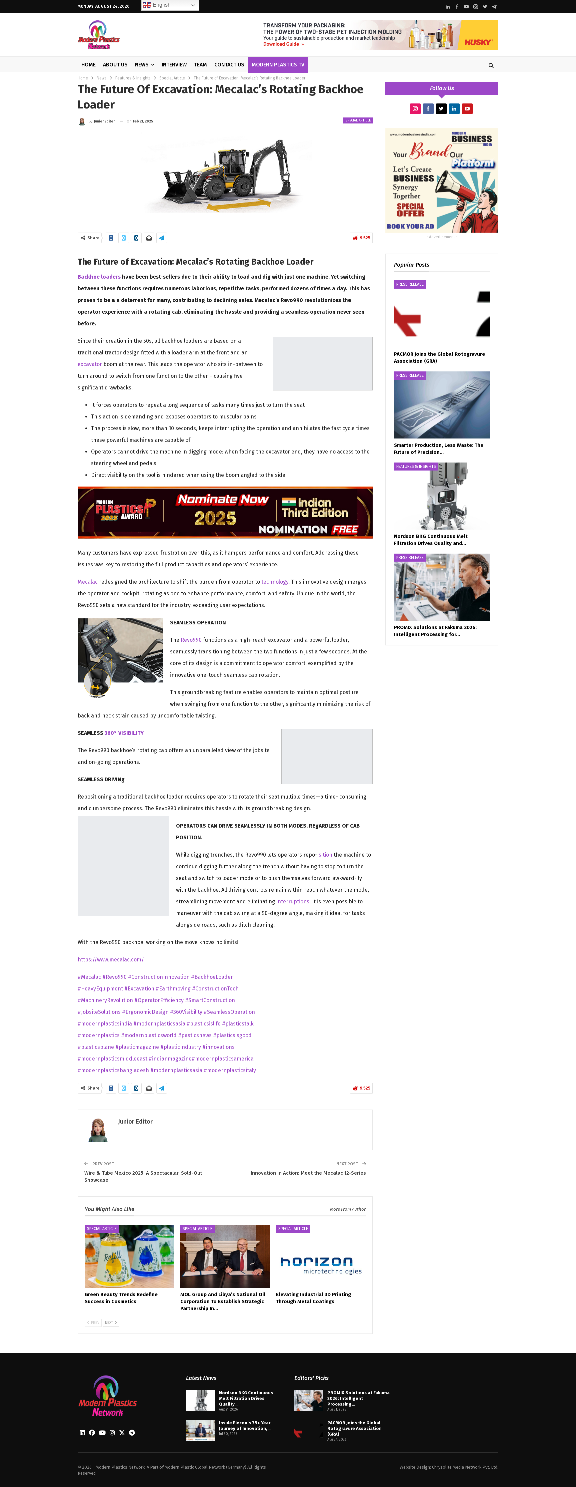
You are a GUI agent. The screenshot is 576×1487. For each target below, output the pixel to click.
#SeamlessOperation (229, 1012)
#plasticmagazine (137, 1047)
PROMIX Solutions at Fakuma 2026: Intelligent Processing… (358, 1398)
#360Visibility (186, 1012)
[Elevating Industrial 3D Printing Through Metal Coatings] (321, 1256)
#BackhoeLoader (212, 977)
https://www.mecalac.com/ (111, 959)
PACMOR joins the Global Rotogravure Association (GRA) (354, 1428)
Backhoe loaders (99, 277)
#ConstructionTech (215, 988)
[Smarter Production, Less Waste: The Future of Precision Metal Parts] (442, 404)
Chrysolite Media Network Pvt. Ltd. (465, 1467)
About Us (115, 64)
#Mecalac (89, 977)
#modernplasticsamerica (223, 1059)
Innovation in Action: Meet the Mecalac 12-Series (308, 1173)
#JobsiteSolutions (99, 1012)
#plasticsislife (204, 1023)
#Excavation (139, 988)
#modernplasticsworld (149, 1035)
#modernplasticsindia (105, 1023)
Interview (174, 64)
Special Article (358, 120)
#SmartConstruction (210, 1000)
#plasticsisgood (232, 1035)
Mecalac (88, 582)
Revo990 (191, 640)
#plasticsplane (96, 1047)
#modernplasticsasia (160, 1023)
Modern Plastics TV (278, 64)
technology (274, 582)
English (161, 5)
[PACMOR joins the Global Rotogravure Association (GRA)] (442, 313)
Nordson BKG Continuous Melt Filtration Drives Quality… (246, 1398)
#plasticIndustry (181, 1047)
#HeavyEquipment (101, 988)
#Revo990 (114, 977)
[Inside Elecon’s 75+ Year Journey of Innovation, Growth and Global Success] (200, 1430)
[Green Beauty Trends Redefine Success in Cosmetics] (129, 1256)
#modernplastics (99, 1035)
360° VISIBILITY (124, 733)
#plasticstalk (238, 1023)
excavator (90, 364)
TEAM (200, 64)
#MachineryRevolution (105, 1000)
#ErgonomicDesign (145, 1012)
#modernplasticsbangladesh (114, 1070)
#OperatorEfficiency (159, 1000)
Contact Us (229, 64)
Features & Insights (416, 466)
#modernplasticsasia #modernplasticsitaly (203, 1070)
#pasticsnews (195, 1035)
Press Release (410, 284)
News (142, 64)
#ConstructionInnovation (159, 977)
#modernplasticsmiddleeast (113, 1059)
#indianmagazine (170, 1059)
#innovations (218, 1047)
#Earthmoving (173, 988)
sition (325, 855)
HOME (88, 64)
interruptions (292, 901)
